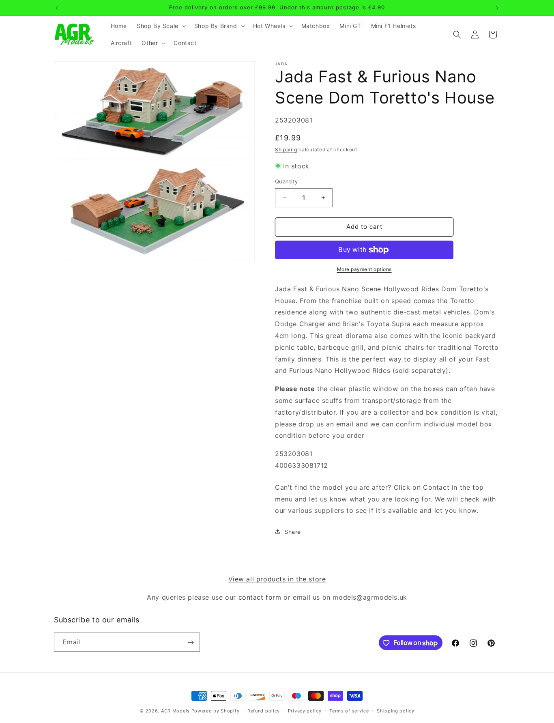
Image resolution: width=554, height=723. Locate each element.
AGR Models (175, 711)
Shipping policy (395, 710)
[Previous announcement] (57, 7)
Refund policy (263, 710)
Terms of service (349, 710)
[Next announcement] (497, 7)
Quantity (286, 181)
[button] (160, 25)
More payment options (364, 269)
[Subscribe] (191, 642)
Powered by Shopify (215, 711)
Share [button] (292, 531)
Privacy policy (305, 710)
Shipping (286, 149)
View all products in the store (277, 579)
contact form (259, 597)
